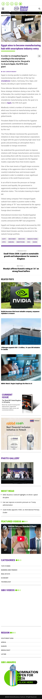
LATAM (3, 654)
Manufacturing (32, 239)
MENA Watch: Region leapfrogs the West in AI (16, 383)
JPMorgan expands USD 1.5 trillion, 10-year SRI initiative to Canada (20, 348)
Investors (21, 239)
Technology (5, 13)
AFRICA (3, 642)
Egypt (4, 239)
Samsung (11, 242)
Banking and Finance (9, 570)
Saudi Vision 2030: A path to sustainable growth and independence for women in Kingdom (21, 256)
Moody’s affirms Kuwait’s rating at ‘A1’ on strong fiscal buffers (21, 270)
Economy (4, 578)
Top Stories (5, 566)
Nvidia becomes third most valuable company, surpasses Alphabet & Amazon (20, 312)
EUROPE (4, 646)
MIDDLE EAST (5, 650)
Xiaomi (35, 242)
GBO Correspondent (9, 71)
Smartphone (21, 242)
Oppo (4, 242)
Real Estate (5, 574)
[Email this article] (39, 56)
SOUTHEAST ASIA (7, 638)
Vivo (28, 242)
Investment (12, 239)
